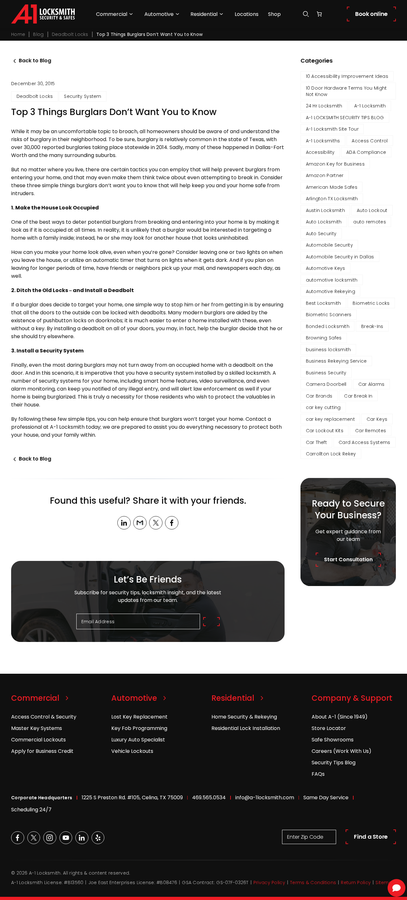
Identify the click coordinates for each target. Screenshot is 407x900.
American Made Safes (331, 187)
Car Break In (358, 396)
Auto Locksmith (324, 222)
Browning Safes (324, 338)
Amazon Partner (325, 175)
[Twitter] (155, 522)
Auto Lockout (372, 210)
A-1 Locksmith (370, 106)
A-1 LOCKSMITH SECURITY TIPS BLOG (345, 117)
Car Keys (377, 419)
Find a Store (371, 837)
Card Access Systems (364, 442)
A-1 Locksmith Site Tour (332, 129)
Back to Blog (35, 60)
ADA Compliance (366, 152)
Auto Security (321, 233)
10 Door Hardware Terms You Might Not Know (346, 91)
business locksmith (328, 349)
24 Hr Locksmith (324, 106)
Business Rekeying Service (336, 361)
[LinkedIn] (124, 522)
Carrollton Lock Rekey (331, 454)
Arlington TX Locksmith (332, 198)
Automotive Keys (325, 268)
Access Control (370, 141)
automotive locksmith (332, 280)
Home (18, 34)
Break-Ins (372, 326)
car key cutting (323, 407)
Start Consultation (348, 559)
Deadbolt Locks (70, 34)
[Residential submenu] (221, 14)
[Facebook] (171, 522)
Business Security (326, 373)
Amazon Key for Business (335, 164)
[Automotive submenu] (177, 14)
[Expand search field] (306, 14)
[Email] (140, 522)
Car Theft (316, 442)
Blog (38, 34)
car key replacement (330, 419)
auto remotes (369, 222)
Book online (371, 14)
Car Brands (319, 396)
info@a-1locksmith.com (264, 797)
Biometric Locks (371, 303)
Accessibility (320, 152)
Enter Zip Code (305, 837)
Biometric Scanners (329, 314)
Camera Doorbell (326, 384)
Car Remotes (370, 430)
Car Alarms (371, 384)
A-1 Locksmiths (323, 141)
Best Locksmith (323, 303)
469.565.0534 (209, 797)
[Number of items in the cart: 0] (319, 14)
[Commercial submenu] (131, 14)
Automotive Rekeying (330, 291)
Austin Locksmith (325, 210)
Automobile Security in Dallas (340, 257)
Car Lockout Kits (324, 430)
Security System (82, 96)
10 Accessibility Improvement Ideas (347, 76)
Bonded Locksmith (327, 326)
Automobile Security (329, 245)
